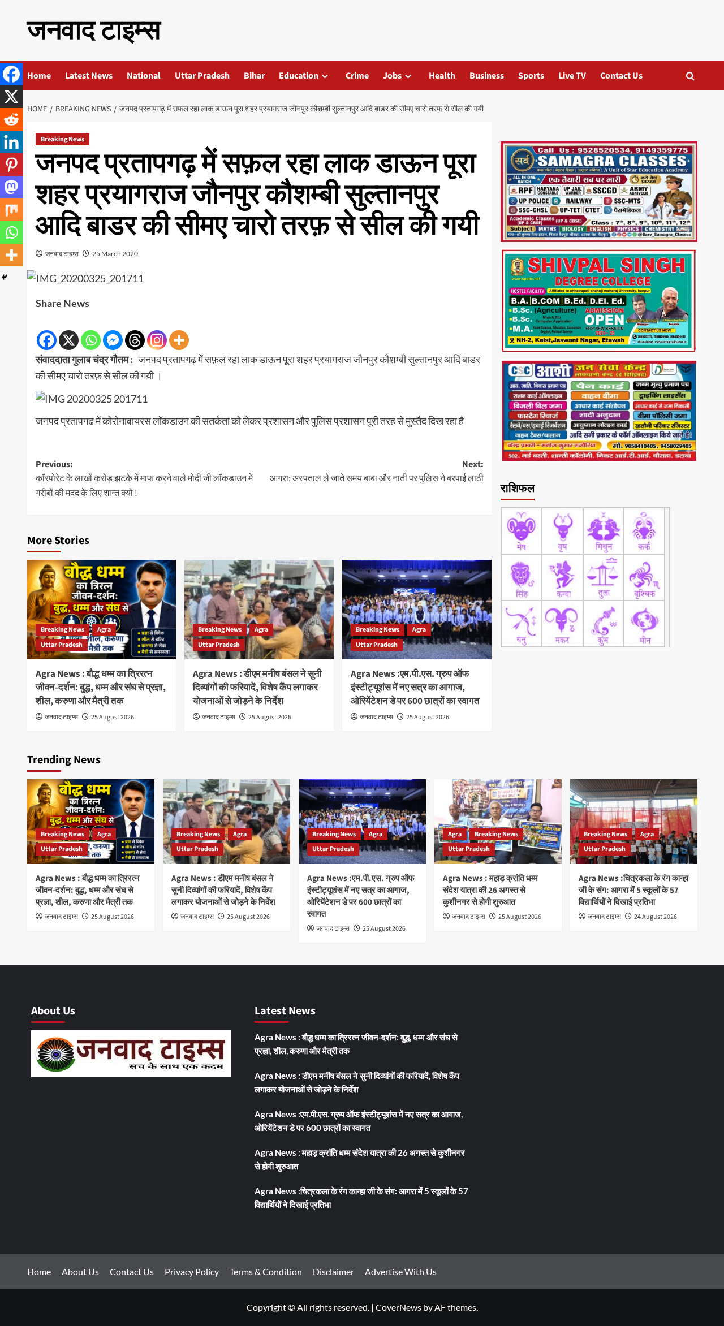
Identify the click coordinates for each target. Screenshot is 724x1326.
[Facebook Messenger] (113, 332)
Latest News (89, 76)
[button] (690, 76)
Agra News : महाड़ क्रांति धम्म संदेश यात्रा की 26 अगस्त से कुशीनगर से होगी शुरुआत (490, 890)
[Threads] (135, 332)
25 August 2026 (112, 717)
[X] (69, 332)
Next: (377, 471)
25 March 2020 (115, 253)
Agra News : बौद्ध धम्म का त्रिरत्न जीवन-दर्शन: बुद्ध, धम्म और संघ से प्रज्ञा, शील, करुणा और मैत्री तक (101, 687)
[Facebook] (47, 332)
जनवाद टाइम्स (94, 30)
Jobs (392, 76)
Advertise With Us (401, 1271)
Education (298, 76)
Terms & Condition (266, 1271)
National (144, 76)
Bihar (254, 76)
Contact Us (621, 76)
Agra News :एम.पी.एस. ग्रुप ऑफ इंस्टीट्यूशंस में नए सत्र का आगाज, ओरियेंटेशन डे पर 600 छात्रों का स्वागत (415, 687)
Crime (357, 76)
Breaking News (62, 139)
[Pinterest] (11, 164)
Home (39, 76)
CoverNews (398, 1307)
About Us (80, 1271)
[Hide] (4, 277)
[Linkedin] (11, 142)
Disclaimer (333, 1271)
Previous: (144, 478)
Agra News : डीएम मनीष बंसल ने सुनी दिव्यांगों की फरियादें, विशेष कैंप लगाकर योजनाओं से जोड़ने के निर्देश (257, 687)
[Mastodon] (11, 187)
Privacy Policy (192, 1271)
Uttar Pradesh (202, 76)
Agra (104, 629)
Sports (531, 76)
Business (486, 76)
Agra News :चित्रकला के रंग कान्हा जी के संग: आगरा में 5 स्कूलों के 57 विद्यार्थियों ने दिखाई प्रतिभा (633, 890)
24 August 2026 (655, 917)
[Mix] (11, 209)
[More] (179, 332)
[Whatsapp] (91, 332)
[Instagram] (157, 332)
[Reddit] (11, 119)
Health (442, 76)
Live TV (572, 76)
